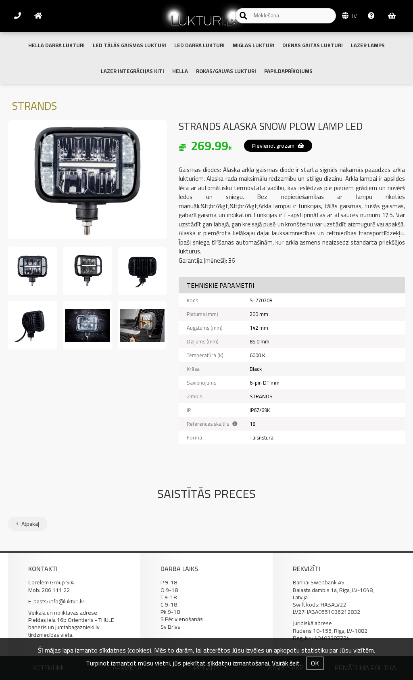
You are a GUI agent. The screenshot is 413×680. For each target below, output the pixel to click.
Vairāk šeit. (286, 663)
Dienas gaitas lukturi (312, 45)
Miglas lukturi (253, 45)
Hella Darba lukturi (56, 45)
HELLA (180, 71)
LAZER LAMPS (368, 45)
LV (353, 16)
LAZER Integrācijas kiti (132, 71)
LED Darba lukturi (199, 45)
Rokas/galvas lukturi (226, 71)
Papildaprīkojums (288, 71)
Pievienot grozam (274, 145)
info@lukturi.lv (66, 601)
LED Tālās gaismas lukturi (129, 45)
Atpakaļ (29, 524)
